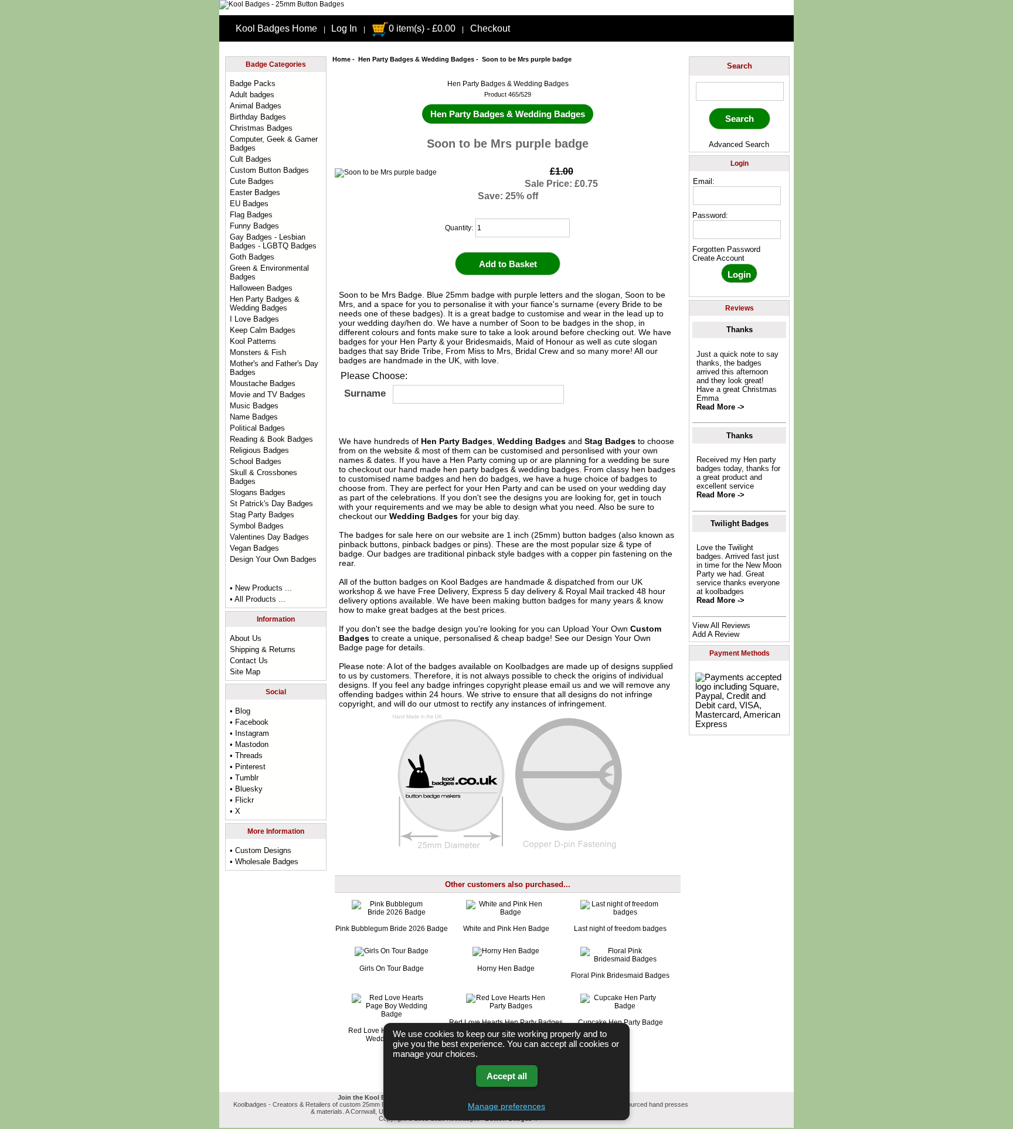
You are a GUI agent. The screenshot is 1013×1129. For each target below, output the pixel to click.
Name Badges (254, 416)
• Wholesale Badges (264, 861)
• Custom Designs (260, 850)
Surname (365, 393)
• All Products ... (257, 599)
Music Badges (254, 405)
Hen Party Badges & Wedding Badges (416, 59)
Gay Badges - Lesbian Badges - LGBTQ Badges (273, 241)
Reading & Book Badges (271, 439)
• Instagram (249, 733)
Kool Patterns (253, 341)
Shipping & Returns (262, 649)
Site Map (245, 671)
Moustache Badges (262, 383)
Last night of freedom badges (620, 929)
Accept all (507, 1076)
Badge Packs (253, 83)
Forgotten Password (726, 249)
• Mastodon (249, 744)
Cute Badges (252, 181)
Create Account (718, 258)
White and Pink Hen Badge (506, 929)
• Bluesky (246, 788)
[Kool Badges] (281, 4)
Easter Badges (255, 192)
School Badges (255, 461)
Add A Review (715, 634)
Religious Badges (259, 450)
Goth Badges (252, 257)
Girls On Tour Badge (391, 968)
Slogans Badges (257, 492)
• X (235, 811)
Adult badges (252, 94)
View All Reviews (721, 625)
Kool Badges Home (276, 28)
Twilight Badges (740, 523)
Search (739, 66)
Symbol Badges (257, 525)
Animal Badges (255, 105)
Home (341, 59)
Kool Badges (464, 581)
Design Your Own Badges (273, 559)
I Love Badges (254, 319)
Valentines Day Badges (269, 537)
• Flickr (242, 800)
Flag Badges (251, 214)
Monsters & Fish (258, 352)
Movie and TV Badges (267, 394)
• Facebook (249, 722)
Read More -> (720, 407)
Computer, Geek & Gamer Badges (274, 143)
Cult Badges (250, 159)
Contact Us (249, 660)
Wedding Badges (531, 441)
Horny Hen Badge (506, 968)
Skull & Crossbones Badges (263, 477)
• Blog (240, 711)
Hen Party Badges (456, 441)
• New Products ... (261, 588)
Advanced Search (739, 144)
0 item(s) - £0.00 (422, 28)
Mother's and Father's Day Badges (274, 368)
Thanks (739, 329)
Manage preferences (506, 1106)
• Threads (246, 755)
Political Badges (257, 428)
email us (565, 685)
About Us (245, 638)
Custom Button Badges (269, 170)
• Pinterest (248, 766)
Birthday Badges (258, 116)
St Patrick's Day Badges (271, 503)
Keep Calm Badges (262, 330)
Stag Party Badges (262, 514)
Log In (344, 28)
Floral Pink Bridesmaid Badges (620, 975)
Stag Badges (609, 441)
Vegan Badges (254, 548)
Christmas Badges (261, 128)
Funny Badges (254, 225)
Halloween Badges (261, 288)
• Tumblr (244, 777)
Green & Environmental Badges (269, 272)
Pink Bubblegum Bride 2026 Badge (391, 929)
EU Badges (249, 203)
